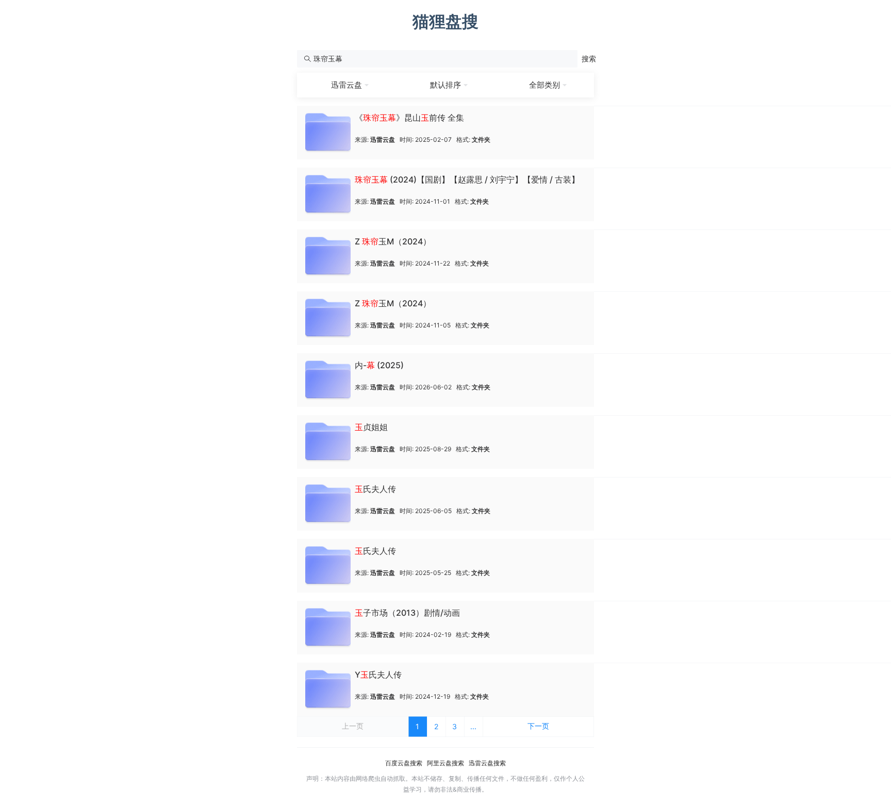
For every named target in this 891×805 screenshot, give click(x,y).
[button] (589, 59)
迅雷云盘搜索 (487, 763)
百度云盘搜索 (403, 763)
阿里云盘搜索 (445, 763)
